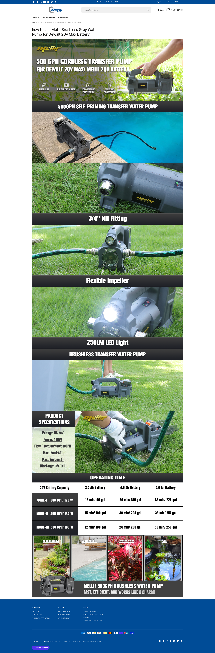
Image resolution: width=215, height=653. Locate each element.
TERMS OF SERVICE (90, 611)
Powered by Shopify (96, 641)
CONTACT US (37, 615)
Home (33, 22)
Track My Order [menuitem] (48, 17)
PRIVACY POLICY (64, 611)
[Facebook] (33, 2)
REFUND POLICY (64, 615)
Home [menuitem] (34, 17)
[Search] (148, 10)
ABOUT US (36, 611)
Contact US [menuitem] (63, 17)
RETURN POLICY (64, 618)
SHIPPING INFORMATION (41, 618)
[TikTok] (55, 2)
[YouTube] (44, 2)
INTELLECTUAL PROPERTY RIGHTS (93, 616)
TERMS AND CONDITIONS (92, 621)
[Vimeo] (51, 2)
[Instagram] (41, 2)
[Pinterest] (48, 2)
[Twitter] (37, 2)
